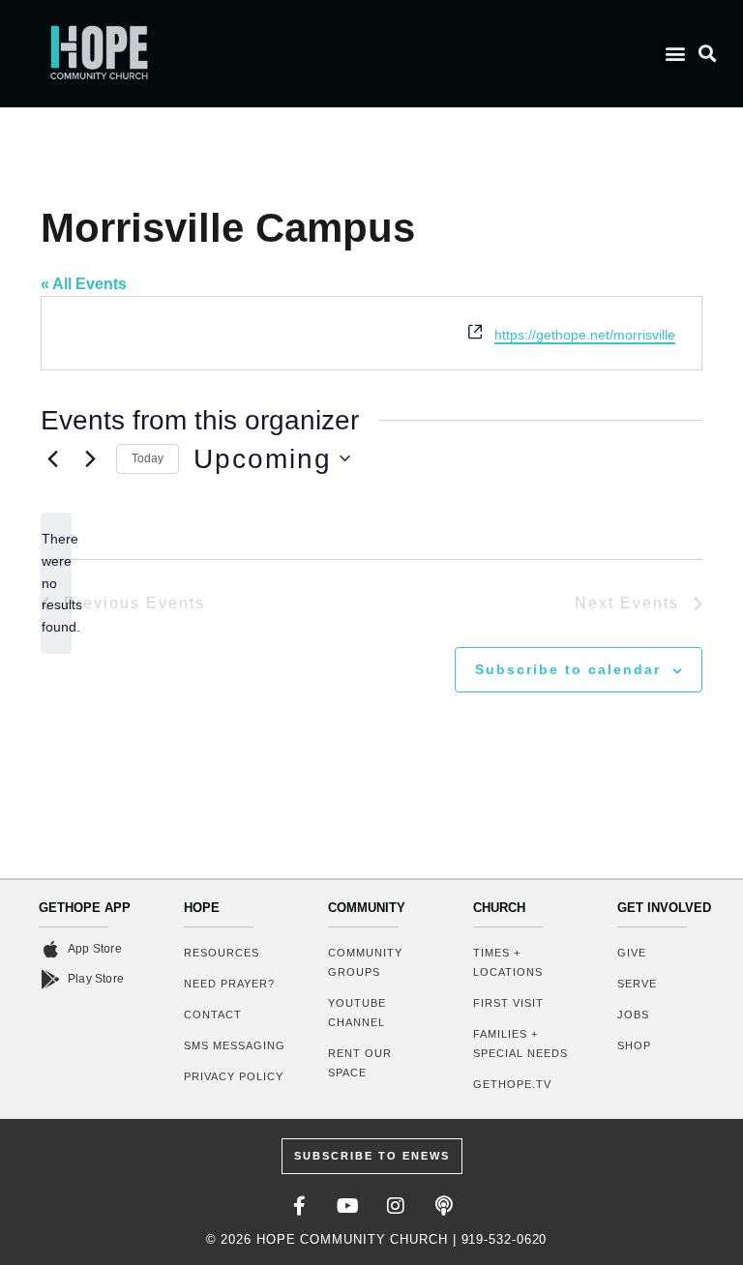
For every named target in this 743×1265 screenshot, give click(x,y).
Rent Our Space (360, 1062)
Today (147, 458)
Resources (221, 952)
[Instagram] (395, 1206)
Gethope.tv (512, 1084)
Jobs (633, 1014)
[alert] (56, 583)
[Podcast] (444, 1206)
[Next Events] (90, 458)
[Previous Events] (52, 458)
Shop (634, 1045)
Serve (637, 983)
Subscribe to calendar (568, 669)
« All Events (84, 284)
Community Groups (365, 962)
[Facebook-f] (299, 1206)
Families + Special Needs (520, 1043)
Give (631, 952)
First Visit (508, 1003)
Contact (213, 1014)
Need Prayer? (229, 983)
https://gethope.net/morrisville (584, 334)
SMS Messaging (234, 1045)
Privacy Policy (233, 1076)
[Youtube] (347, 1206)
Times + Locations (508, 962)
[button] (676, 54)
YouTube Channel (357, 1012)
